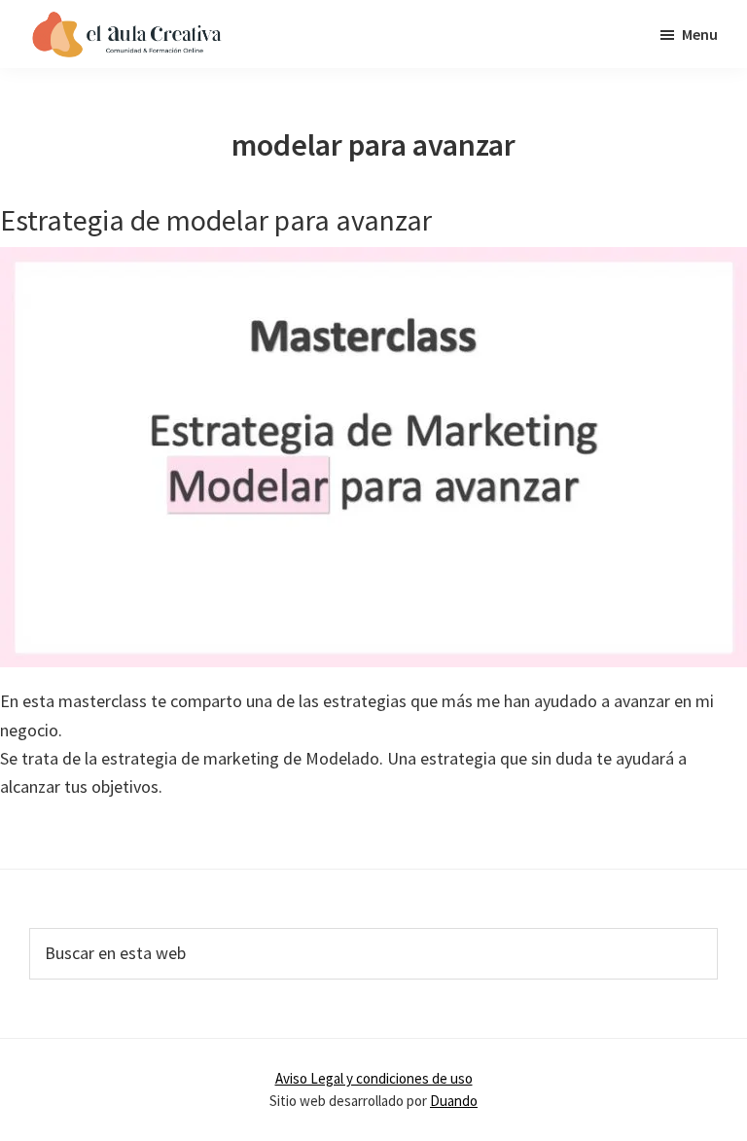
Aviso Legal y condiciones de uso (374, 1078)
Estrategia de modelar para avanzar (216, 219)
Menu (700, 34)
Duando (454, 1100)
